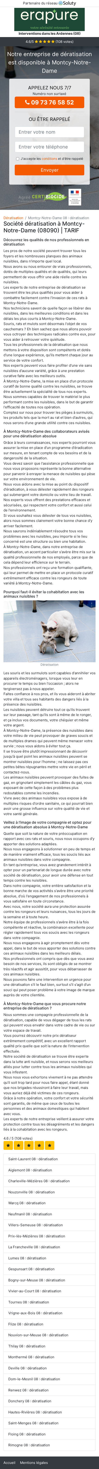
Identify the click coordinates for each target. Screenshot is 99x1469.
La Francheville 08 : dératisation (34, 1247)
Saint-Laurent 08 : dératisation (33, 1159)
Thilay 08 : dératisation (26, 1346)
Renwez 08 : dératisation (28, 1390)
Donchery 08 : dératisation (29, 1401)
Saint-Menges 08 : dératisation (33, 1423)
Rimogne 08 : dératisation (29, 1445)
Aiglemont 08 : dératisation (30, 1170)
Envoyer (49, 170)
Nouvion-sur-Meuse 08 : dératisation (38, 1335)
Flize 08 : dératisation (25, 1324)
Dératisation (13, 218)
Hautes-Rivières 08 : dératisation (35, 1412)
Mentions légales (34, 1462)
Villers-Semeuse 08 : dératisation (35, 1225)
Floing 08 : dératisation (27, 1434)
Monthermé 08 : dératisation (31, 1357)
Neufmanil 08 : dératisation (30, 1214)
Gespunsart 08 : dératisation (31, 1269)
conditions (49, 159)
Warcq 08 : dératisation (27, 1203)
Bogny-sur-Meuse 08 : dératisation (36, 1280)
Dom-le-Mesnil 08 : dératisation (34, 1379)
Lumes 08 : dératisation (27, 1258)
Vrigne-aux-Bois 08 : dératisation (35, 1313)
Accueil (9, 1462)
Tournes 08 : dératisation (28, 1302)
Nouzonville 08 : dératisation (31, 1192)
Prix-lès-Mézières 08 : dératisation (36, 1236)
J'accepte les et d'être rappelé (52, 159)
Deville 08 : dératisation (27, 1368)
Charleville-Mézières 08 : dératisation (39, 1181)
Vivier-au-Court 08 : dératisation (34, 1291)
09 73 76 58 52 (52, 102)
